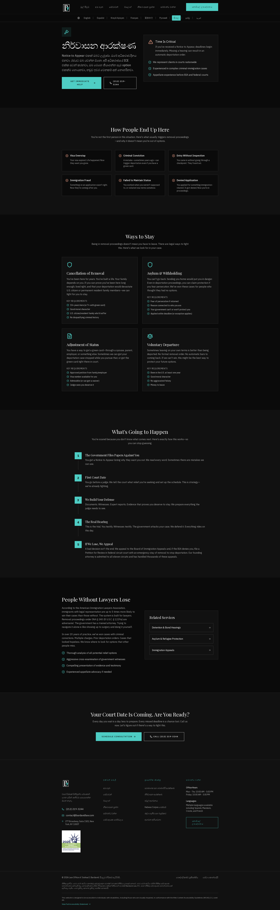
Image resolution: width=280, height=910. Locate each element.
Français (134, 18)
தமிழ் (188, 18)
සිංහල (176, 18)
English (87, 18)
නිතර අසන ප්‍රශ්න (146, 7)
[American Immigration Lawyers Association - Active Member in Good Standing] (78, 841)
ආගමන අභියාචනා (153, 819)
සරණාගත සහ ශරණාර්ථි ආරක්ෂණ (160, 788)
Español (100, 18)
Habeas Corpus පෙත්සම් (155, 807)
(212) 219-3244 (119, 83)
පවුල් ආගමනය (151, 800)
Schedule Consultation (117, 736)
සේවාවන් (113, 7)
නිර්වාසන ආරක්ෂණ (153, 794)
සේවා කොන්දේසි (210, 877)
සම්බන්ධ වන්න (168, 7)
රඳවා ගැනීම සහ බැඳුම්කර (155, 813)
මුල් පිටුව (84, 7)
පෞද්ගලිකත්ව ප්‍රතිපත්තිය (187, 877)
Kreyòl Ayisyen (117, 18)
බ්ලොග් (128, 7)
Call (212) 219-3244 (165, 736)
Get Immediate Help (79, 83)
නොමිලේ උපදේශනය (202, 7)
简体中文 (149, 18)
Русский (163, 18)
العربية (198, 18)
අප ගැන (99, 7)
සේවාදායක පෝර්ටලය (113, 819)
